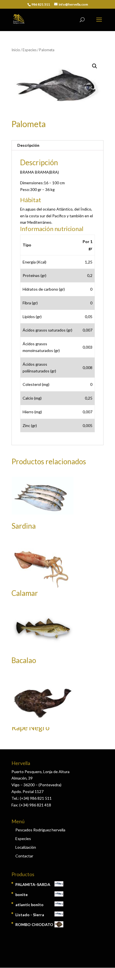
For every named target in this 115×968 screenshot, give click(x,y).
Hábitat (30, 200)
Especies (30, 50)
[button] (95, 66)
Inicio (15, 50)
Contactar (24, 855)
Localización (25, 847)
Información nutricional (51, 228)
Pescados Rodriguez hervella (40, 829)
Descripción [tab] (28, 145)
